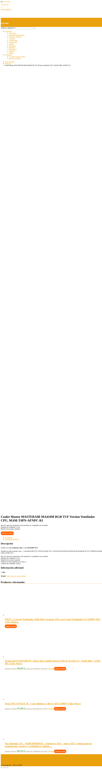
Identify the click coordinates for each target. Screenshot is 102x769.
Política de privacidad (7, 758)
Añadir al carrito (7, 533)
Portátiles (12, 51)
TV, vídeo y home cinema (17, 56)
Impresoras (12, 46)
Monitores (12, 47)
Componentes (13, 40)
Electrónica (8, 55)
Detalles (50, 669)
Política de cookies (7, 762)
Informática (8, 31)
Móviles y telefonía (15, 58)
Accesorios (12, 33)
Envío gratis (16, 148)
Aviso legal (4, 755)
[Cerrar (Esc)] (1, 767)
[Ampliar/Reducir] (7, 767)
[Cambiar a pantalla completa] (5, 767)
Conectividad (13, 42)
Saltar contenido (6, 9)
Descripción (8, 537)
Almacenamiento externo (17, 35)
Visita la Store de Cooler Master (16, 576)
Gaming (11, 44)
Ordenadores (13, 49)
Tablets (11, 53)
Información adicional (12, 539)
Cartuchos (12, 38)
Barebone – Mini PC (15, 37)
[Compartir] (3, 767)
